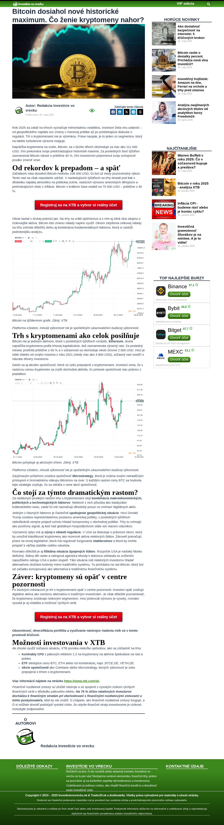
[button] (185, 3)
